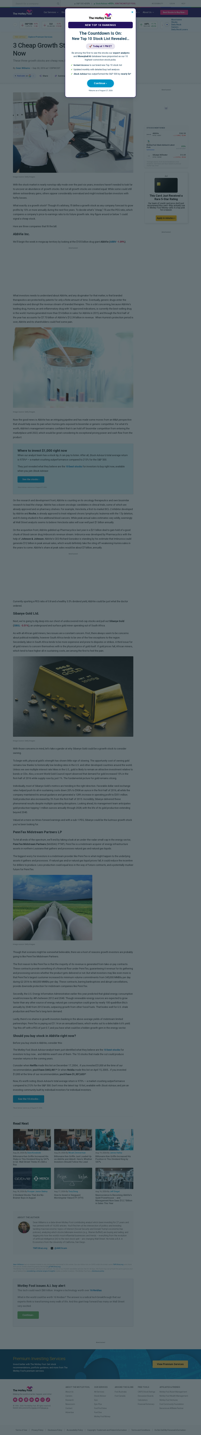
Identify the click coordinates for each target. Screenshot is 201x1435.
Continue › (100, 83)
